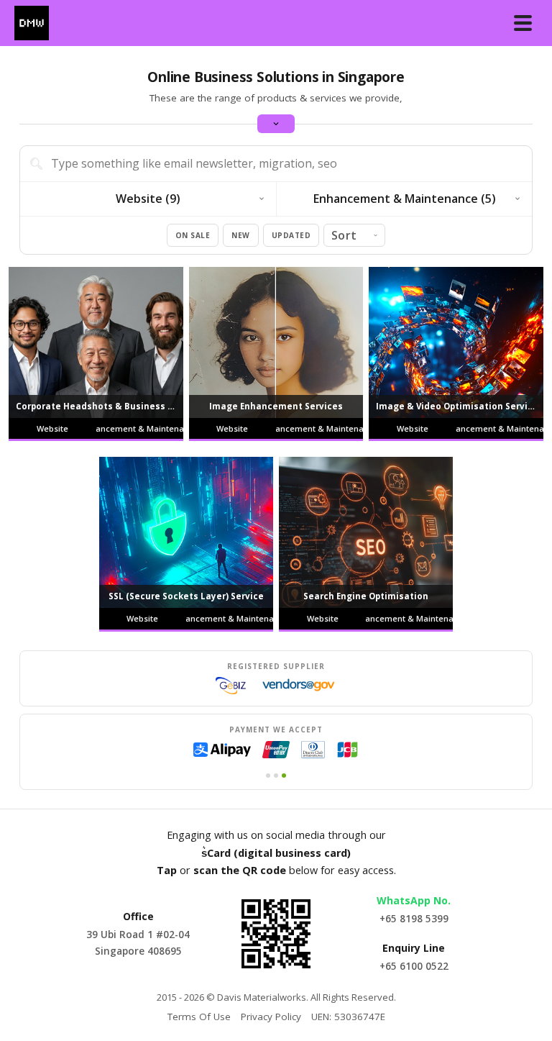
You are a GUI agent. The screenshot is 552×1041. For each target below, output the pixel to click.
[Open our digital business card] (276, 933)
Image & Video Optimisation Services (459, 406)
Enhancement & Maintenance (139, 428)
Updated (291, 235)
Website (52, 428)
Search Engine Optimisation (365, 596)
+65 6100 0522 (414, 966)
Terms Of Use (199, 1016)
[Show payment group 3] (284, 775)
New (240, 235)
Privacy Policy (271, 1016)
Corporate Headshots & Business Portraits (99, 406)
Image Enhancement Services (276, 406)
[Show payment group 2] (276, 775)
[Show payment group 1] (268, 775)
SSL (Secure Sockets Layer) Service (186, 596)
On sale (193, 235)
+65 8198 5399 (414, 918)
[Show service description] (276, 123)
